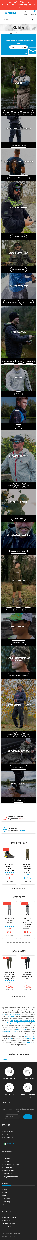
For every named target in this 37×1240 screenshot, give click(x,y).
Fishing (17, 33)
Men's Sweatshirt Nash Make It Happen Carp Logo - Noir (9, 975)
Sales (4, 1195)
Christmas (6, 1205)
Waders (16, 112)
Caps (27, 485)
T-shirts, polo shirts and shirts (18, 178)
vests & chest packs (14, 1014)
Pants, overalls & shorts (18, 145)
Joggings (28, 610)
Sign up (27, 1117)
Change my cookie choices (10, 1177)
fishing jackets (14, 1021)
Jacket (20, 361)
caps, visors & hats (30, 1036)
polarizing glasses (10, 1016)
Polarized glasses (18, 518)
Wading (7, 112)
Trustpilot (4, 1059)
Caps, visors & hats (18, 643)
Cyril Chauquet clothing (18, 551)
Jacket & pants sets (11, 302)
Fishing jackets (9, 361)
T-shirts (18, 610)
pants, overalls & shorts (17, 1023)
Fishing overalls (27, 302)
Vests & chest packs (18, 269)
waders (4, 1014)
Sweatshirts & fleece (18, 237)
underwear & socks (21, 1029)
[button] (3, 5)
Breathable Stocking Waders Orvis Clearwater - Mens (27, 866)
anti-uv (10, 1038)
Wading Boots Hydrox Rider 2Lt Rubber (9, 866)
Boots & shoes (18, 800)
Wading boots (27, 112)
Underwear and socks (18, 767)
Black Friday (6, 1202)
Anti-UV (18, 394)
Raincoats (29, 361)
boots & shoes (31, 1038)
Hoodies (10, 485)
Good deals (6, 1198)
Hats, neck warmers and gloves (18, 676)
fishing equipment (27, 1042)
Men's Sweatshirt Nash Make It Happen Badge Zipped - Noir (27, 975)
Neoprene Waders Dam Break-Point (9, 921)
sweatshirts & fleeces (24, 1021)
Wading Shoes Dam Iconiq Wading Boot (27, 921)
